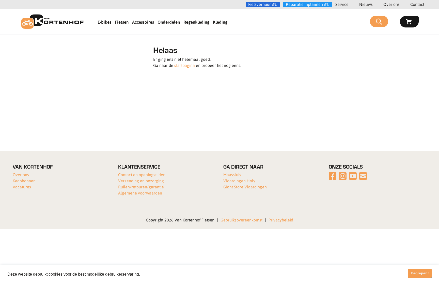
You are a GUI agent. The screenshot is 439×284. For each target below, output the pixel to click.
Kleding (220, 22)
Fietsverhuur (259, 4)
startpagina (184, 65)
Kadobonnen (24, 180)
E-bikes (104, 22)
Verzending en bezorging (141, 180)
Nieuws (366, 4)
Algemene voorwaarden (140, 193)
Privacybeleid (281, 219)
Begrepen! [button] (420, 273)
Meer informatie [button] (156, 274)
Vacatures (22, 186)
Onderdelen (169, 22)
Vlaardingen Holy (239, 180)
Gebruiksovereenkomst (241, 219)
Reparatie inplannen (304, 4)
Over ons (391, 4)
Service (342, 4)
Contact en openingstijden (141, 174)
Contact (417, 4)
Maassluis (232, 174)
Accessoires (143, 22)
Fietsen (122, 22)
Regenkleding (196, 22)
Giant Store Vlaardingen (245, 186)
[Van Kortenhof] (52, 22)
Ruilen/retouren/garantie (141, 186)
